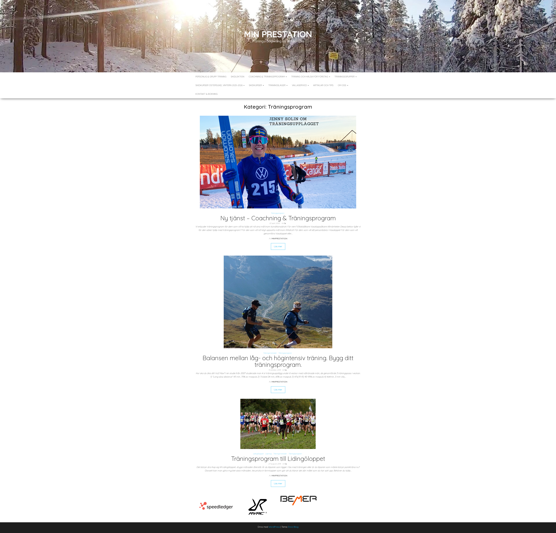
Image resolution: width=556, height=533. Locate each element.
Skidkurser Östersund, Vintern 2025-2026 (219, 85)
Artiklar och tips (323, 85)
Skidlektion (237, 76)
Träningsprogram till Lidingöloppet (278, 458)
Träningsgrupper (344, 76)
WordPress (274, 526)
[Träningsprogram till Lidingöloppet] (278, 423)
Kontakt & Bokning (206, 94)
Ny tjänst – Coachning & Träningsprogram (278, 218)
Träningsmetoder (270, 353)
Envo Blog (293, 526)
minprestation (279, 238)
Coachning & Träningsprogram (267, 76)
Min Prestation (278, 34)
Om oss (342, 85)
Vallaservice (299, 85)
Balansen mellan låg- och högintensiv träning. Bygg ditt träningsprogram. (278, 361)
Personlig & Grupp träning (210, 76)
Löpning (268, 454)
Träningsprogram (277, 213)
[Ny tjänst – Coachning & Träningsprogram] (278, 161)
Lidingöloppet (258, 454)
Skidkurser (256, 85)
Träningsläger (277, 85)
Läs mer (278, 246)
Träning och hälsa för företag (310, 76)
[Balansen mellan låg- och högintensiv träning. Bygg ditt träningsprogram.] (278, 301)
